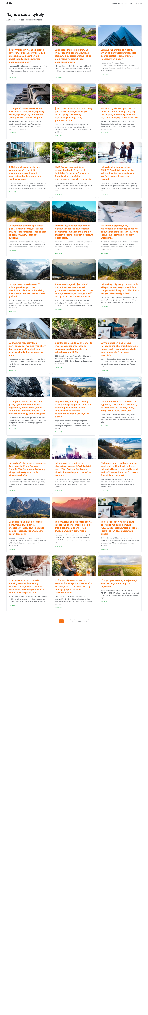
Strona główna (136, 3)
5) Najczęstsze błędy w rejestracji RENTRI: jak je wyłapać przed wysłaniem (119, 583)
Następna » (82, 621)
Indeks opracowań (119, 3)
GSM (9, 3)
